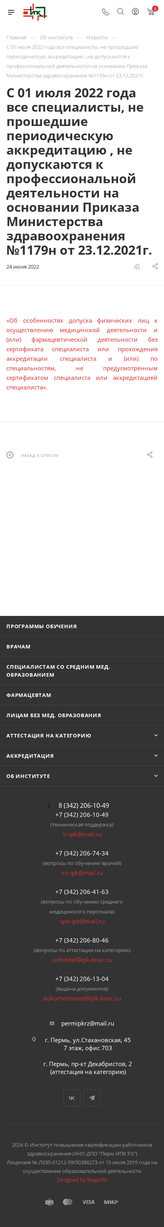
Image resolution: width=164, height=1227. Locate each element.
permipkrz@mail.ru (87, 1023)
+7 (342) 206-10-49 (82, 815)
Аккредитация (30, 755)
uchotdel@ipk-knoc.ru (82, 960)
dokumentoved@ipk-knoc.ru (82, 998)
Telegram (92, 1098)
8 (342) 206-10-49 (84, 805)
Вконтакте (71, 1098)
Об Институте (28, 776)
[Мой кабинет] (135, 12)
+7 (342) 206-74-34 (82, 853)
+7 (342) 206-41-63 (82, 892)
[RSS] (137, 266)
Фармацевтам (28, 695)
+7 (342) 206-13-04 (82, 979)
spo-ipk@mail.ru (82, 921)
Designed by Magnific (82, 1179)
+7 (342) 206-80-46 (82, 940)
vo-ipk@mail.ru (82, 873)
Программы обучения (41, 626)
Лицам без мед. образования (54, 715)
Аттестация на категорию (48, 735)
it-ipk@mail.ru (82, 834)
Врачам (18, 646)
